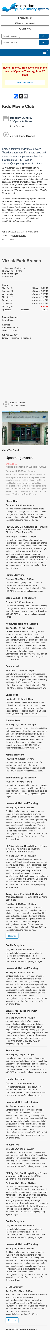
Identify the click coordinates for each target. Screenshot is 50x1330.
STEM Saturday (14, 1286)
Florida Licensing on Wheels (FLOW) (26, 466)
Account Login (25, 17)
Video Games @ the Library (21, 597)
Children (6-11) (33, 232)
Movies (15, 235)
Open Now (26, 28)
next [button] (44, 309)
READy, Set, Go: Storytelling (27, 529)
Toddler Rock (13, 720)
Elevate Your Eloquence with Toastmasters (21, 1012)
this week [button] (25, 309)
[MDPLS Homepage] (25, 7)
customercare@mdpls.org (13, 268)
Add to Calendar (17, 126)
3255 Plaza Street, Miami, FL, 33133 (18, 404)
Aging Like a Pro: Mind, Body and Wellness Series (26, 896)
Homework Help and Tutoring (22, 623)
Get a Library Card (26, 23)
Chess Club (12, 501)
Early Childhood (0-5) (20, 232)
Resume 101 (12, 666)
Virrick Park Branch (23, 136)
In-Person (22, 235)
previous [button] (7, 309)
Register (12, 936)
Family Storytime (15, 574)
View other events (25, 82)
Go (44, 36)
